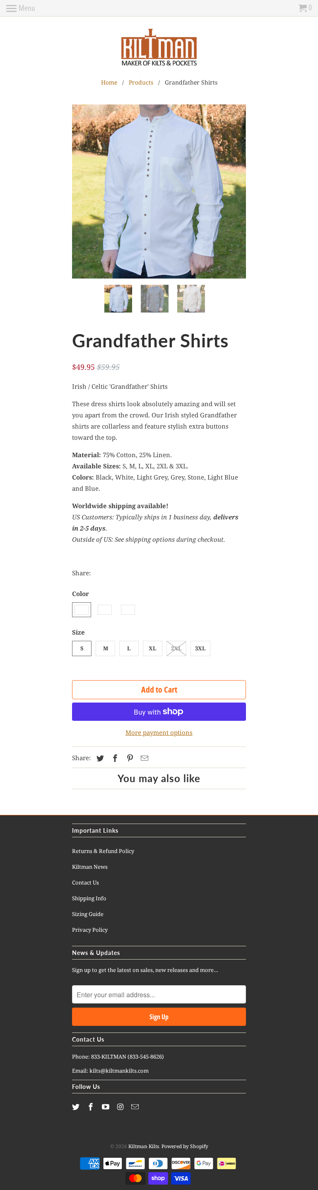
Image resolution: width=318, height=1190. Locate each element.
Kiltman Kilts (143, 1146)
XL (153, 648)
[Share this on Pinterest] (128, 758)
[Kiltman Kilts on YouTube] (106, 1107)
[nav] (20, 8)
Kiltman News (90, 866)
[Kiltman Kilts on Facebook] (91, 1107)
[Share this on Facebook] (113, 758)
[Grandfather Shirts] (159, 191)
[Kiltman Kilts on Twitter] (76, 1107)
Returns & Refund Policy (103, 851)
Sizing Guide (88, 914)
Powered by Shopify (184, 1146)
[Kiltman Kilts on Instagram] (120, 1107)
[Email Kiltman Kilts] (135, 1107)
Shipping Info (89, 898)
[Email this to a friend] (143, 758)
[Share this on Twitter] (99, 758)
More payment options (159, 732)
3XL (200, 648)
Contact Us (85, 882)
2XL (176, 648)
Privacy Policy (90, 929)
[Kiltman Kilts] (159, 48)
